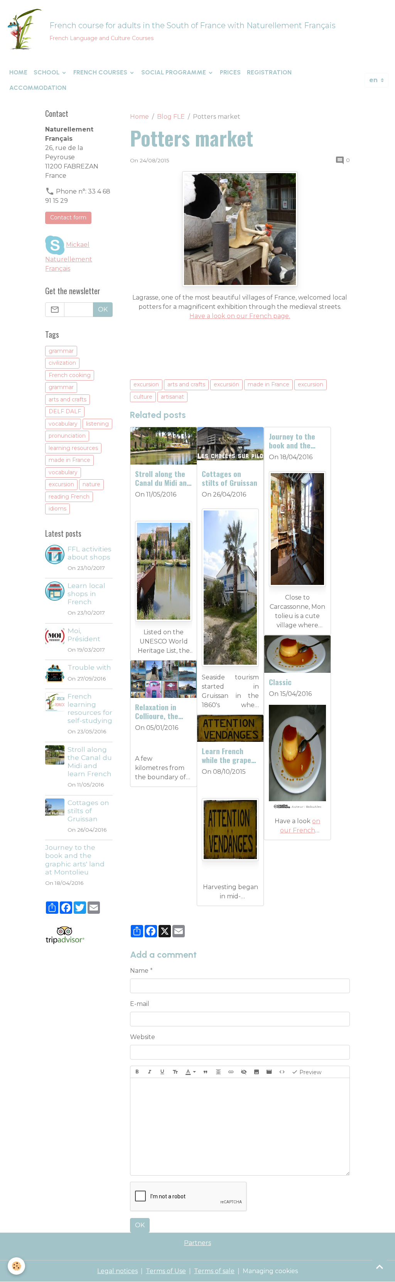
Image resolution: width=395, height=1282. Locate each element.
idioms (57, 508)
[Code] (282, 1072)
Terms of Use (166, 1271)
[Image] (256, 1072)
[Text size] (175, 1072)
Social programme (174, 72)
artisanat (172, 396)
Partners (197, 1243)
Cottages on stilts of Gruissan (229, 478)
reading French (69, 496)
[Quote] (205, 1072)
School (47, 72)
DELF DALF (65, 411)
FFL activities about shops (89, 553)
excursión (226, 384)
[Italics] (149, 1072)
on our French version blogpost (297, 830)
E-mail (139, 1003)
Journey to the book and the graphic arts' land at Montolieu (297, 441)
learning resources (73, 448)
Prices (230, 72)
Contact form (68, 217)
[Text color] (190, 1072)
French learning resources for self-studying (90, 708)
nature (91, 484)
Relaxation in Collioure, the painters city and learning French (162, 711)
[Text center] (218, 1072)
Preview (309, 1072)
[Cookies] (16, 1266)
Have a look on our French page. (239, 316)
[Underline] (162, 1072)
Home (18, 72)
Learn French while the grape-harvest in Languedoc (228, 755)
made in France (268, 384)
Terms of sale (214, 1271)
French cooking (70, 375)
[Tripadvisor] (64, 934)
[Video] (269, 1072)
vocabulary (63, 423)
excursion (146, 384)
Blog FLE (171, 116)
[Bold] (136, 1072)
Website (142, 1037)
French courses (101, 72)
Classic (280, 681)
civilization (62, 362)
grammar (61, 350)
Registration (269, 72)
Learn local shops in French (86, 593)
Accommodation (37, 87)
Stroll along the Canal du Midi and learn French (163, 478)
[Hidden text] (243, 1072)
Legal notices (117, 1271)
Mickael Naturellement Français (68, 256)
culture (142, 396)
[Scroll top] (379, 1266)
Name (139, 970)
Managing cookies (270, 1271)
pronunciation (67, 435)
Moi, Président (84, 635)
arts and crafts (186, 384)
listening (97, 423)
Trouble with (89, 667)
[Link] (231, 1072)
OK (140, 1225)
